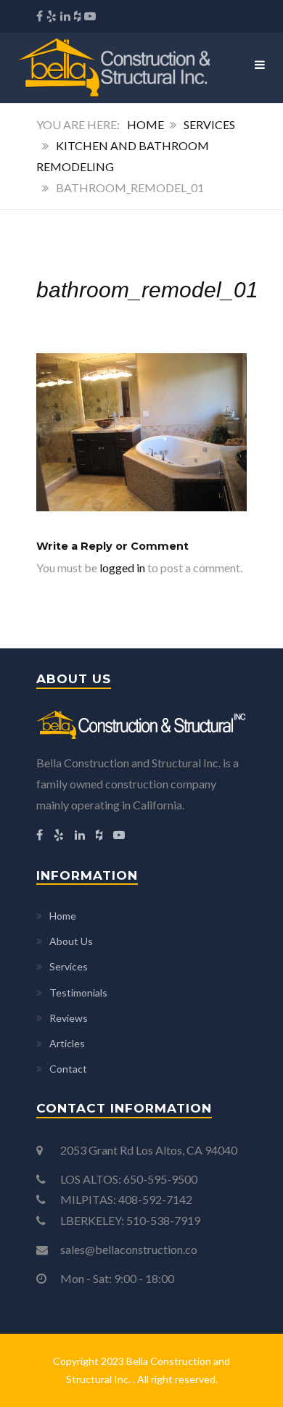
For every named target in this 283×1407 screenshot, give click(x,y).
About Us (71, 941)
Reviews (68, 1018)
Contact (68, 1069)
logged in (122, 567)
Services (209, 124)
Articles (67, 1043)
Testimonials (78, 992)
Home (145, 124)
